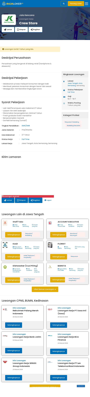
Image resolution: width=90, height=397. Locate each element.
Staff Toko (18, 221)
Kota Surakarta (71, 225)
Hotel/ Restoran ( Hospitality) (29, 256)
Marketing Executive (73, 125)
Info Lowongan (19, 308)
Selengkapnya (13, 235)
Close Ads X (80, 386)
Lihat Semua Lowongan (44, 289)
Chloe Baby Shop (16, 225)
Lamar (9, 29)
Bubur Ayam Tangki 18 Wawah (17, 247)
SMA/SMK (26, 125)
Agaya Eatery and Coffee (62, 269)
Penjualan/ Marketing (72, 122)
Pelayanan (74, 256)
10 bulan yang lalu (80, 247)
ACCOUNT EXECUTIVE (68, 221)
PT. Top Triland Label (61, 225)
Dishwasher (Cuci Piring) (25, 265)
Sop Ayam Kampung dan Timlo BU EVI (17, 270)
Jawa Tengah (73, 83)
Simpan (22, 29)
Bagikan (36, 29)
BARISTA (62, 265)
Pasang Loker (76, 3)
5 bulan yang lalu (80, 225)
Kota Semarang (75, 84)
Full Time (25, 139)
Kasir (15, 243)
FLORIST (62, 243)
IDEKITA (60, 248)
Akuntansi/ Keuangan (73, 234)
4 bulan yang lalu (35, 225)
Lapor (49, 200)
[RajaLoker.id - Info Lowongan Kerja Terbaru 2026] (13, 3)
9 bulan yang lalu (36, 247)
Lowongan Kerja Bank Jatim (27, 336)
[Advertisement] (30, 177)
